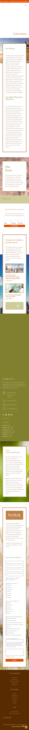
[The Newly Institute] (3, 5)
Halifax (9, 591)
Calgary (9, 585)
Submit (14, 660)
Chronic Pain (10, 611)
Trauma (9, 607)
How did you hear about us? (12, 638)
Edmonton (9, 587)
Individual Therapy (11, 618)
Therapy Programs (11, 620)
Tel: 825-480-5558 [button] (12, 400)
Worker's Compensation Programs (15, 624)
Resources (14, 683)
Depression (9, 605)
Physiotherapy (10, 633)
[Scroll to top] (26, 727)
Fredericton (10, 589)
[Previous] (6, 306)
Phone (8, 579)
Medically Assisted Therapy (13, 628)
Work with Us (14, 685)
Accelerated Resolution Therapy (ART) (13, 296)
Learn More (9, 280)
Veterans (9, 626)
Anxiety (9, 602)
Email (14, 579)
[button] (26, 5)
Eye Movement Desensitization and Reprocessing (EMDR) (12, 276)
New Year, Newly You (12, 631)
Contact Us (14, 679)
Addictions (9, 609)
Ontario (9, 595)
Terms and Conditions (14, 713)
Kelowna (9, 593)
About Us (14, 677)
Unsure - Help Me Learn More (14, 635)
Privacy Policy (14, 711)
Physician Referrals (14, 681)
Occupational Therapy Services (14, 622)
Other (8, 613)
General (9, 597)
